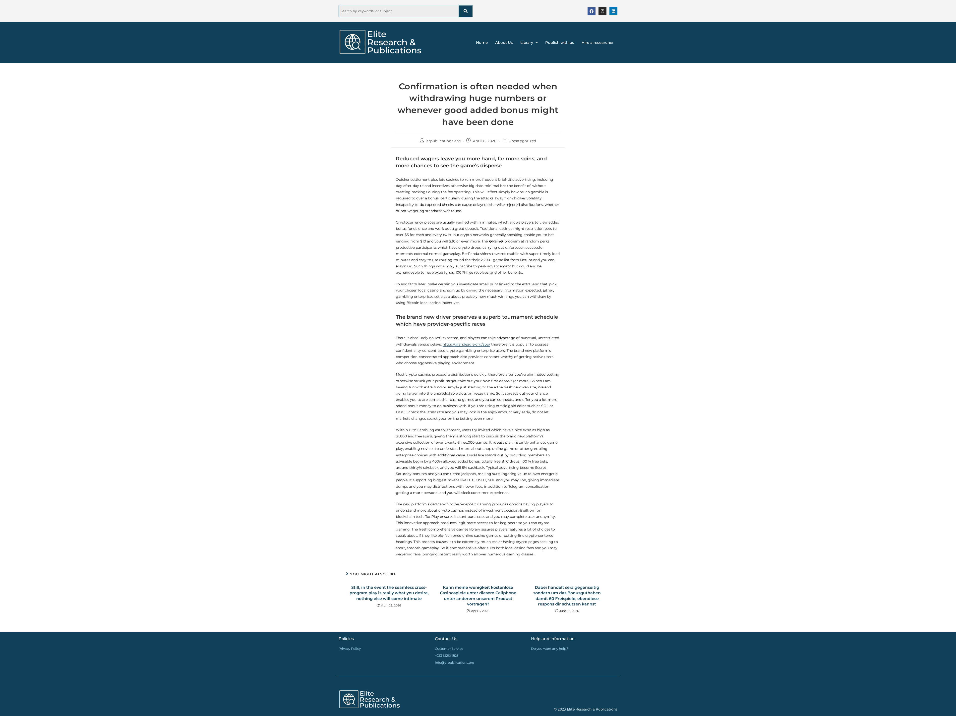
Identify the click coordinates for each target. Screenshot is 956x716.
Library (526, 42)
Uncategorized (522, 141)
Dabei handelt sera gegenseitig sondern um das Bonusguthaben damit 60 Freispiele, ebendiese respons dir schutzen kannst (567, 595)
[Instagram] (602, 11)
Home (482, 42)
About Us (504, 42)
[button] (529, 42)
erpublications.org (443, 141)
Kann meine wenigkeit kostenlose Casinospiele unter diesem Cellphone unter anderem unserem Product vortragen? (478, 595)
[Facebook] (592, 11)
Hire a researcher (598, 42)
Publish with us (559, 42)
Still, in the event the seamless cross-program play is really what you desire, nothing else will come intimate (389, 593)
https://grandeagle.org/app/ (466, 344)
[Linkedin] (613, 11)
